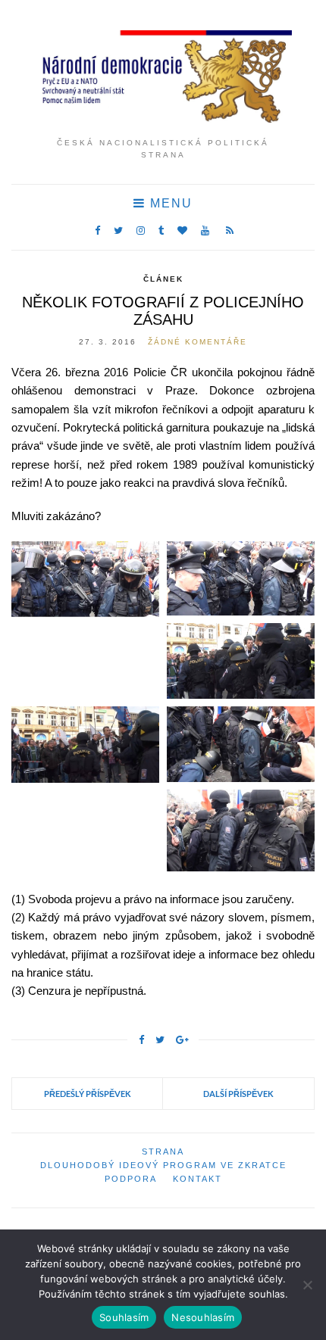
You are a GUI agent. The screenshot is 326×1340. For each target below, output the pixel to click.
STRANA (163, 1151)
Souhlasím (124, 1317)
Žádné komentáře (197, 342)
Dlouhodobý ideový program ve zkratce (163, 1165)
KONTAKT (197, 1178)
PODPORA (131, 1178)
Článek (163, 279)
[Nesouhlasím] (307, 1284)
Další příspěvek (238, 1093)
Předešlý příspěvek (87, 1093)
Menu (169, 203)
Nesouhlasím (202, 1317)
